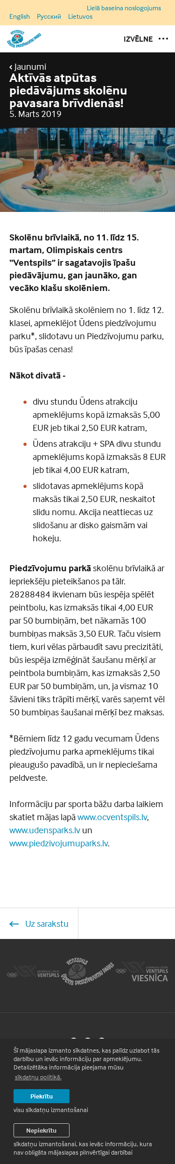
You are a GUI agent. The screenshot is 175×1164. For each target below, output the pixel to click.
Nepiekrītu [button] (41, 1130)
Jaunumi (29, 66)
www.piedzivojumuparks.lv (58, 843)
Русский (49, 16)
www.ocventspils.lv (112, 816)
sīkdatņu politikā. (38, 1077)
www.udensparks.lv (44, 830)
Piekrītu (41, 1096)
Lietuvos (80, 16)
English (19, 16)
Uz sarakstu (46, 923)
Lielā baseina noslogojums (124, 8)
